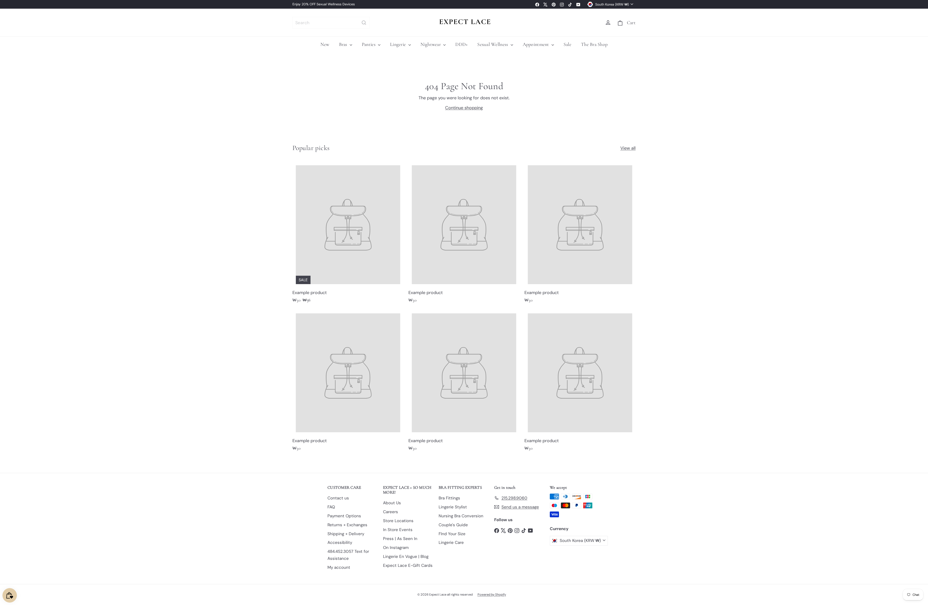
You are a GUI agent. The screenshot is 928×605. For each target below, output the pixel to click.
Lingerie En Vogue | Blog (405, 556)
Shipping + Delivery (345, 533)
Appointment (536, 44)
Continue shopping (464, 108)
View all (628, 148)
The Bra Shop (594, 44)
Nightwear (431, 44)
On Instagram (396, 547)
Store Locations (398, 520)
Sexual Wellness (493, 44)
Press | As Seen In (400, 538)
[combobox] (331, 23)
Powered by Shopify (492, 594)
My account (338, 567)
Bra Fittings (449, 498)
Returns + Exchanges (347, 524)
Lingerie (398, 44)
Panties (369, 44)
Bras (343, 44)
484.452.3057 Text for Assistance (348, 555)
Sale (567, 44)
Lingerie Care (451, 542)
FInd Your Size (452, 533)
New (324, 44)
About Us (392, 502)
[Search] (364, 23)
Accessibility (339, 542)
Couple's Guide (453, 524)
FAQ (331, 507)
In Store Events (398, 529)
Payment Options (344, 516)
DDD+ (461, 44)
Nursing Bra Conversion (461, 516)
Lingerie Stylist (453, 507)
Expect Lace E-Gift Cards (408, 565)
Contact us (338, 498)
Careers (390, 511)
